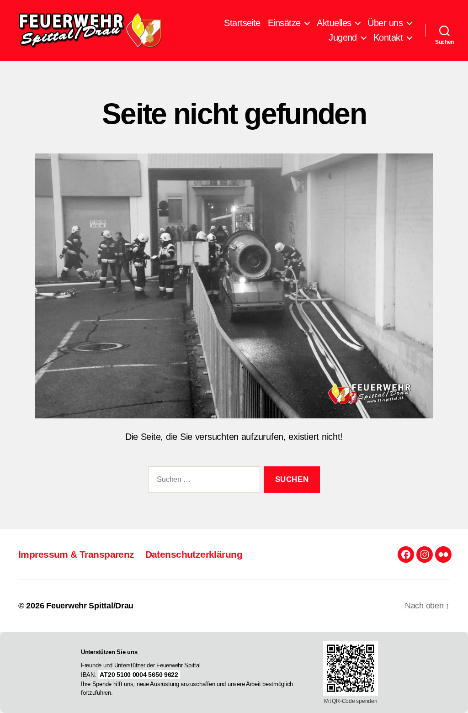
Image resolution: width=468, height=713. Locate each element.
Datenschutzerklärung (193, 554)
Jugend (343, 37)
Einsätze (284, 23)
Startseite (242, 23)
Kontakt (388, 37)
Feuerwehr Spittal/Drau (89, 605)
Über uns (385, 23)
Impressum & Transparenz (76, 554)
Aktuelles (334, 23)
